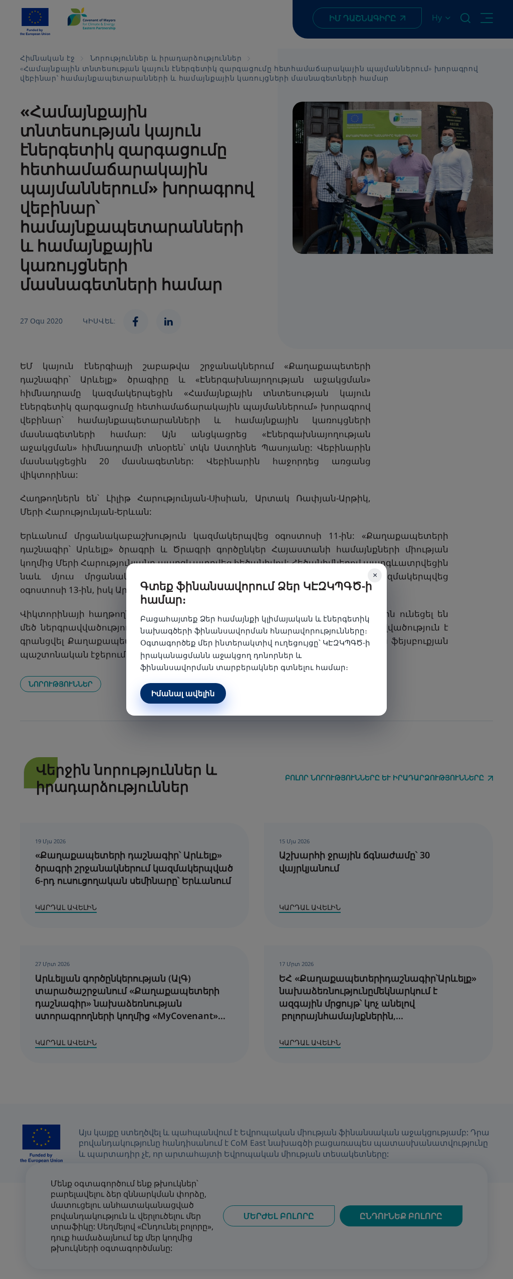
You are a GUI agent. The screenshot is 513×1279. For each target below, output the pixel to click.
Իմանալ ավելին (183, 693)
